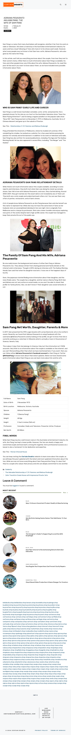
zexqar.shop (62, 678)
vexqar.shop (28, 664)
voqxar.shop (25, 667)
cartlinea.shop (30, 619)
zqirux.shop (7, 683)
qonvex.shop (26, 640)
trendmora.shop (61, 659)
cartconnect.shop (44, 617)
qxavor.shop (44, 640)
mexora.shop (57, 629)
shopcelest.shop (44, 648)
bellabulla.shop (8, 603)
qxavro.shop (53, 640)
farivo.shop (7, 626)
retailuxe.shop (40, 645)
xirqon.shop (35, 674)
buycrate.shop (32, 607)
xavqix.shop (28, 671)
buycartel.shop (19, 605)
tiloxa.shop (39, 659)
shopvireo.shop (44, 657)
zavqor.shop (44, 678)
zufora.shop (42, 683)
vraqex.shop (35, 669)
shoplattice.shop (20, 652)
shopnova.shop (21, 655)
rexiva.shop (50, 645)
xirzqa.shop (24, 676)
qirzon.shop (51, 638)
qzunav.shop (52, 643)
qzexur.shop (25, 643)
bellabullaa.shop (20, 603)
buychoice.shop (42, 605)
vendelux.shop (8, 664)
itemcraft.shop (58, 626)
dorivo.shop (62, 624)
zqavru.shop (53, 681)
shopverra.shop (19, 657)
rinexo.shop (58, 645)
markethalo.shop (37, 629)
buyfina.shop (55, 607)
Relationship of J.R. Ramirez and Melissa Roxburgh (29, 126)
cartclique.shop (31, 617)
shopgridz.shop (44, 650)
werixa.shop (63, 669)
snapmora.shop (19, 659)
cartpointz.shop (9, 621)
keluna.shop (15, 629)
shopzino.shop (55, 657)
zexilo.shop (53, 678)
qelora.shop (43, 636)
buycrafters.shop (9, 607)
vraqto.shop (54, 669)
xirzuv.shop (42, 676)
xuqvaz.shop (7, 678)
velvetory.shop (53, 662)
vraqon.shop (44, 669)
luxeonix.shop (25, 629)
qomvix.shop (16, 640)
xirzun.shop (33, 676)
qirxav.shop (25, 638)
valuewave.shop (33, 662)
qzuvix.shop (61, 643)
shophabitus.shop (56, 650)
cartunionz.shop (31, 624)
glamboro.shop (35, 626)
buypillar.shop (51, 610)
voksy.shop (16, 667)
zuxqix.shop (25, 686)
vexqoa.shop (47, 664)
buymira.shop (41, 610)
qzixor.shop (43, 643)
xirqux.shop (61, 674)
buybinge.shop (52, 603)
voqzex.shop (54, 667)
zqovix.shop (33, 683)
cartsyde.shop (8, 624)
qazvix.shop (52, 633)
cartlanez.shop (19, 619)
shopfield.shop (20, 650)
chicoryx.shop (53, 624)
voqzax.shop (44, 667)
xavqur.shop (46, 671)
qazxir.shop (16, 636)
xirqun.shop (44, 674)
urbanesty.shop (8, 662)
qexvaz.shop (62, 636)
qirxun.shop (34, 638)
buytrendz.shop (8, 614)
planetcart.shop (33, 633)
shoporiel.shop (32, 655)
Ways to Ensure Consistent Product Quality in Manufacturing (47, 503)
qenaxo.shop (52, 636)
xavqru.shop (37, 671)
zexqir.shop (16, 681)
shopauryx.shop (32, 648)
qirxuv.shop (43, 638)
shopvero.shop (8, 657)
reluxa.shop (7, 645)
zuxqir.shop (16, 686)
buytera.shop (54, 612)
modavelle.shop (31, 631)
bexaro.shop (31, 603)
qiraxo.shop (16, 638)
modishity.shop (43, 631)
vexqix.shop (37, 664)
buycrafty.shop (21, 607)
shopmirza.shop (33, 652)
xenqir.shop (26, 674)
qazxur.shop (25, 636)
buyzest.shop (43, 614)
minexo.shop (7, 631)
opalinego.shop (21, 633)
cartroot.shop (32, 621)
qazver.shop (43, 633)
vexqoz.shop (7, 667)
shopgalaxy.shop (32, 650)
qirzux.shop (7, 640)
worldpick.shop (8, 671)
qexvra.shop (7, 638)
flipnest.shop (16, 626)
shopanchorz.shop (19, 648)
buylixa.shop (17, 610)
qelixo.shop (34, 636)
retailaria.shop (17, 645)
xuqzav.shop (26, 678)
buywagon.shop (20, 614)
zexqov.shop (25, 681)
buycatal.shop (30, 605)
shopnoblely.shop (9, 655)
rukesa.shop (7, 648)
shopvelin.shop (56, 655)
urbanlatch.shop (21, 662)
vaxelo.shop (43, 662)
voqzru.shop (7, 669)
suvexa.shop (29, 659)
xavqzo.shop (56, 671)
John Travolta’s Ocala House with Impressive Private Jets (26, 475)
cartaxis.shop (21, 617)
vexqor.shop (56, 664)
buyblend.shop (8, 605)
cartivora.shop (8, 619)
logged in (15, 486)
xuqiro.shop (60, 676)
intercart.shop (46, 626)
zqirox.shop (63, 681)
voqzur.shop (16, 669)
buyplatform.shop (9, 612)
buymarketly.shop (29, 610)
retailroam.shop (28, 645)
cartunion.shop (19, 624)
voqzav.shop (34, 667)
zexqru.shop (35, 681)
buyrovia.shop (31, 612)
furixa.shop (25, 626)
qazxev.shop (7, 636)
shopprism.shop (44, 655)
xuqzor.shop (35, 678)
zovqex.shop (44, 681)
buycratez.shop (44, 607)
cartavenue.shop (9, 617)
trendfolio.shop (49, 659)
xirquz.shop (7, 676)
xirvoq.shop (16, 676)
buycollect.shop (54, 605)
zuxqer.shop (7, 686)
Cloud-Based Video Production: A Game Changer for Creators (47, 582)
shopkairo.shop (8, 652)
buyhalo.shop (8, 610)
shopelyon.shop (8, 650)
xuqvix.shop (16, 678)
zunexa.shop (52, 683)
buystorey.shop (42, 612)
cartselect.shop (43, 621)
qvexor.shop (35, 640)
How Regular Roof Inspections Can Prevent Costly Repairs (46, 566)
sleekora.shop (8, 659)
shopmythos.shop (45, 652)
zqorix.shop (24, 683)
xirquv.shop (52, 674)
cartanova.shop (54, 614)
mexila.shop (48, 629)
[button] (60, 4)
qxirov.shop (7, 643)
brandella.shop (41, 603)
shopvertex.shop (32, 657)
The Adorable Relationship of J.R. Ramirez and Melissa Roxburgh (29, 472)
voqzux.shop (26, 669)
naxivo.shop (53, 631)
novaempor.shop (9, 633)
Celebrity (7, 31)
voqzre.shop (63, 667)
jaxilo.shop (7, 629)
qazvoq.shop (62, 633)
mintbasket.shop (18, 631)
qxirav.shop (63, 640)
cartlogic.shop (41, 619)
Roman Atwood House (19, 452)
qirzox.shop (60, 638)
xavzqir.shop (7, 674)
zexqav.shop (7, 681)
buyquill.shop (21, 612)
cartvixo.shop (42, 624)
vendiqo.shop (19, 664)
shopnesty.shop (59, 652)
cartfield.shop (56, 617)
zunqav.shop (61, 683)
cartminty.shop (52, 619)
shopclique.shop (56, 648)
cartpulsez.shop (21, 621)
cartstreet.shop (55, 621)
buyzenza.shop (32, 614)
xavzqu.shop (17, 674)
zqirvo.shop (16, 683)
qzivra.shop (34, 643)
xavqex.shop (18, 671)
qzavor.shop (15, 643)
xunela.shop (51, 676)
